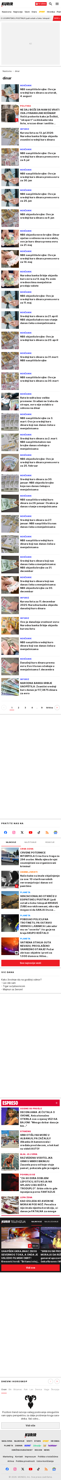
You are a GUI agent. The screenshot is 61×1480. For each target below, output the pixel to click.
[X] (22, 832)
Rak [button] (26, 1389)
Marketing (8, 1456)
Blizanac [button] (18, 1389)
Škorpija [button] (55, 1389)
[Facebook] (5, 832)
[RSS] (47, 832)
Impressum (30, 1456)
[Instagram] (14, 832)
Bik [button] (10, 1389)
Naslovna (7, 71)
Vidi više (30, 1425)
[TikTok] (39, 832)
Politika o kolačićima (48, 1456)
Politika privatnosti (25, 1461)
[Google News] (55, 832)
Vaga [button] (46, 1389)
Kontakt (19, 1456)
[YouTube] (30, 832)
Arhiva (49, 707)
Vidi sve (30, 1267)
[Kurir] (6, 4)
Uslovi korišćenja (45, 1461)
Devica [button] (38, 1389)
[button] (57, 1381)
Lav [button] (31, 1389)
